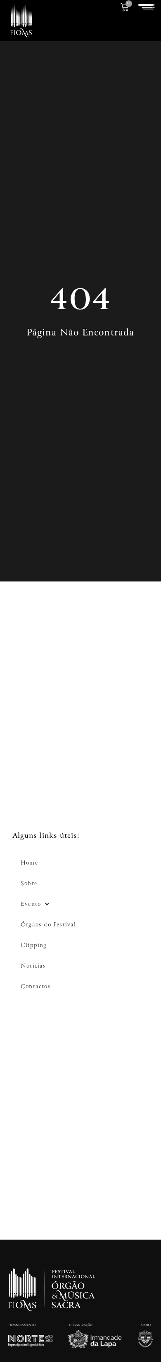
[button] (146, 7)
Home (29, 862)
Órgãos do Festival (48, 924)
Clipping (34, 945)
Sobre (29, 883)
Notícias (33, 966)
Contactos (36, 986)
